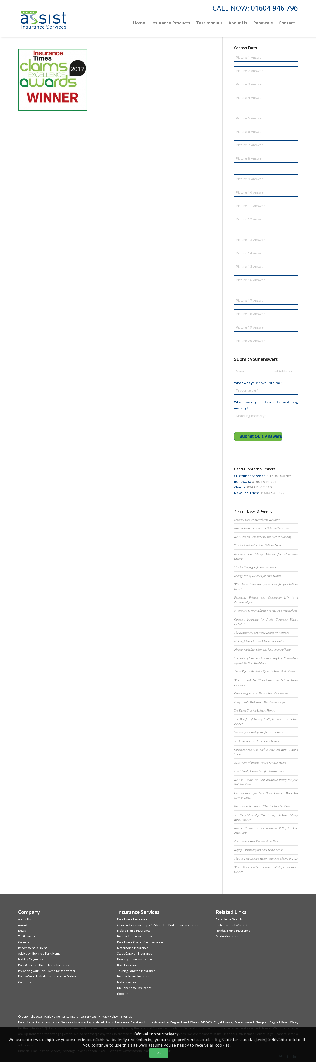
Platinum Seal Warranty (232, 925)
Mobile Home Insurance (133, 930)
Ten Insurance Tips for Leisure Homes (256, 741)
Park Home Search (229, 919)
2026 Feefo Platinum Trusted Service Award (260, 762)
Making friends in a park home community (259, 641)
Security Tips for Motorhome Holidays (257, 519)
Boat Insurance (127, 965)
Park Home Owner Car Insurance (140, 942)
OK (159, 1053)
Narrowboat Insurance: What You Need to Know (262, 806)
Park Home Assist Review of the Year (256, 841)
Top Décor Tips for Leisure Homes (254, 710)
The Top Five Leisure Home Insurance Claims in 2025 (266, 858)
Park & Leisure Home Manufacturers (43, 965)
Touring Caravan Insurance (136, 971)
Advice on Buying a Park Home (39, 953)
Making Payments (30, 959)
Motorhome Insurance (132, 948)
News (22, 930)
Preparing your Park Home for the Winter (46, 971)
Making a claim (127, 982)
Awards (23, 925)
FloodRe (122, 994)
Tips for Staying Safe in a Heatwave (255, 567)
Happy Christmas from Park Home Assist (258, 850)
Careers (23, 942)
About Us (24, 919)
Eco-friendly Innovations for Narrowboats (259, 771)
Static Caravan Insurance (134, 953)
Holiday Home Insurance (134, 976)
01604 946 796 (274, 8)
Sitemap (126, 1016)
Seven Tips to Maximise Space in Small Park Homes (264, 671)
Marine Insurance (228, 936)
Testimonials (27, 936)
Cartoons (24, 982)
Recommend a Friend (33, 948)
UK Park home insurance (134, 988)
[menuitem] (139, 22)
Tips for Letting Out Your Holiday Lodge (258, 545)
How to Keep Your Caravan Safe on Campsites (261, 528)
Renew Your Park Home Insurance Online (47, 976)
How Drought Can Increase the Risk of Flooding (262, 537)
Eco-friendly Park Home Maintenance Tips (259, 702)
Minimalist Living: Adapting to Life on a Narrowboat (265, 610)
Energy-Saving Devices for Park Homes (257, 576)
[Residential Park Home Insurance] (43, 22)
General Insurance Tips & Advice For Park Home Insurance (158, 925)
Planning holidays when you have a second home (262, 649)
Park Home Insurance (132, 919)
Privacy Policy (108, 1016)
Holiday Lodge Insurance (134, 936)
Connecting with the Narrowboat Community (261, 693)
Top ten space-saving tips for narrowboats (258, 732)
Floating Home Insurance (134, 959)
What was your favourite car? (258, 383)
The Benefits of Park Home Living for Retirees (261, 632)
